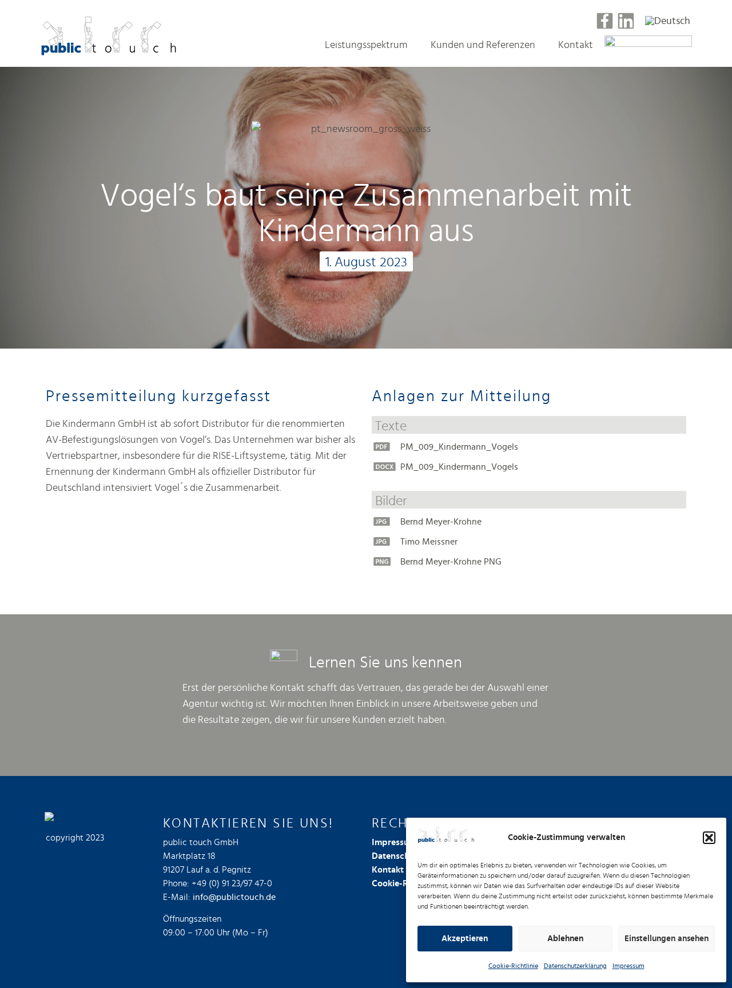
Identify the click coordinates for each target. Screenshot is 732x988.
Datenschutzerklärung (575, 965)
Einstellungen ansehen (666, 938)
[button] (709, 837)
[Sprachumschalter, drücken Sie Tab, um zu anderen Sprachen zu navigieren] (667, 20)
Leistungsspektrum (366, 45)
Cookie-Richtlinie (513, 965)
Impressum (628, 965)
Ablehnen (565, 938)
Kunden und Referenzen (483, 45)
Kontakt (575, 45)
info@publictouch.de (234, 897)
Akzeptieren (464, 938)
